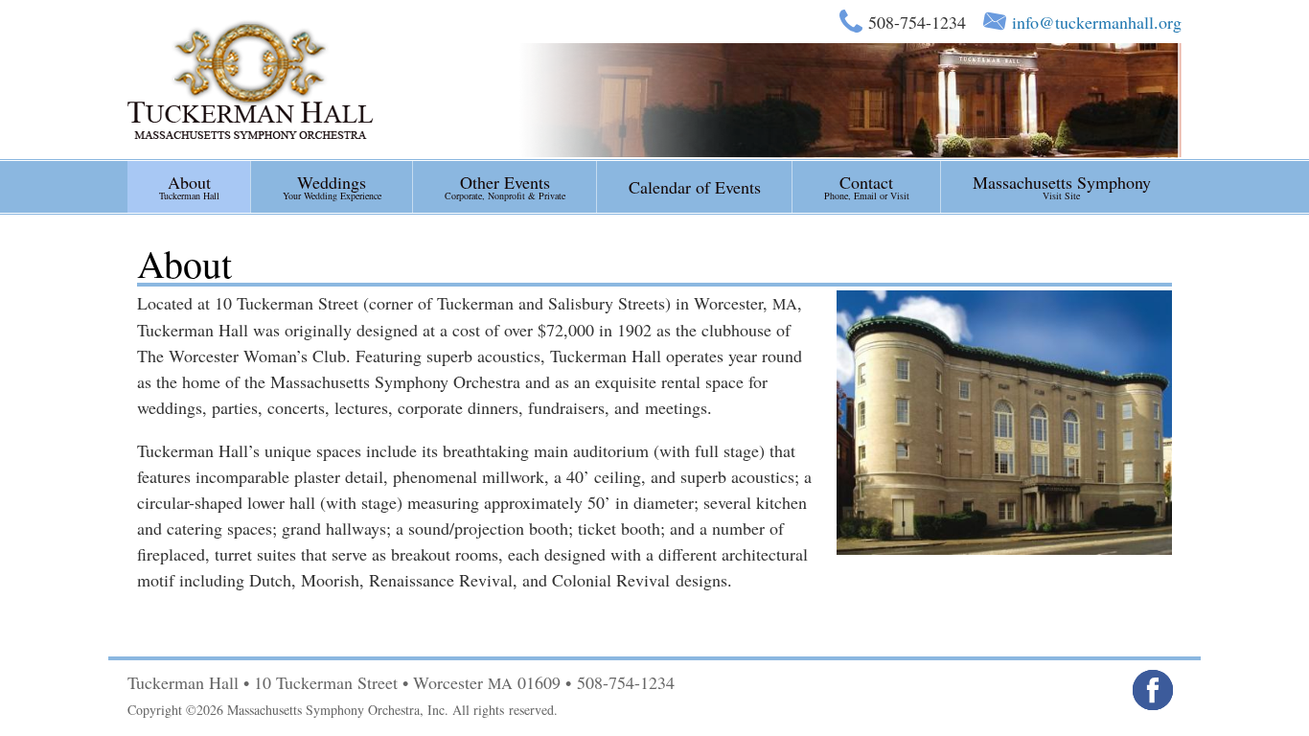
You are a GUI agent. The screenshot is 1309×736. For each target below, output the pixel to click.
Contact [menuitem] (866, 186)
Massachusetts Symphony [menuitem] (1062, 186)
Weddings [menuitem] (332, 186)
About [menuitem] (189, 186)
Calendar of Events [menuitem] (695, 186)
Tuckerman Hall (250, 79)
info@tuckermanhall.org (1097, 22)
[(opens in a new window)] (1153, 690)
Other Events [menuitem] (505, 186)
